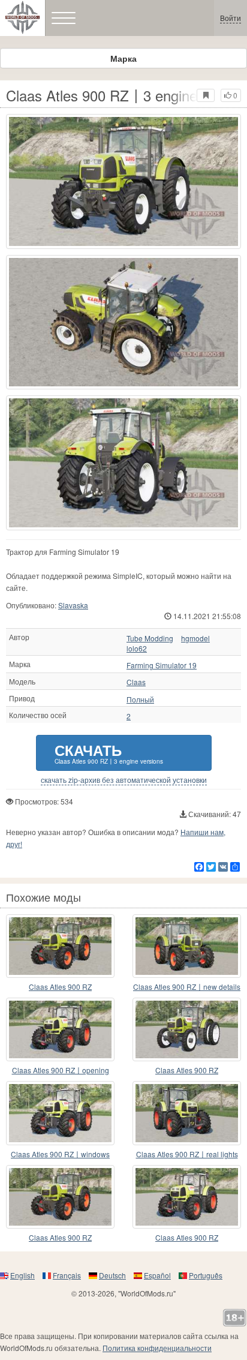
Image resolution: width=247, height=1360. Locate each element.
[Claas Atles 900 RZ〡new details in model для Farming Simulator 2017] (186, 946)
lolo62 (136, 649)
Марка (123, 58)
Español (157, 1275)
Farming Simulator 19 (161, 665)
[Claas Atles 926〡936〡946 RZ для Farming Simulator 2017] (60, 946)
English (22, 1275)
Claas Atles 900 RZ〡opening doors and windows (60, 1070)
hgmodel (195, 638)
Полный (140, 699)
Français (67, 1275)
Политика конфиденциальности (157, 1348)
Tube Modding (149, 638)
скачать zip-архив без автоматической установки (124, 780)
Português (205, 1275)
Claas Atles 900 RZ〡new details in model (186, 987)
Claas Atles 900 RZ (60, 986)
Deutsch (112, 1275)
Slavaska (73, 605)
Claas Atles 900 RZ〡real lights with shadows (187, 1154)
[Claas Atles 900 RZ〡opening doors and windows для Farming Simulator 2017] (60, 1029)
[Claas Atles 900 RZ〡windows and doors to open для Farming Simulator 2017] (60, 1113)
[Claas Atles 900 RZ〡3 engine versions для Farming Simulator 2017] (123, 181)
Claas (136, 682)
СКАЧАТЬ (109, 752)
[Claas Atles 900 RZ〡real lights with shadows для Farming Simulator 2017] (186, 1113)
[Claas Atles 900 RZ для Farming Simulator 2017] (186, 1029)
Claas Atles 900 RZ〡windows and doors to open (60, 1154)
